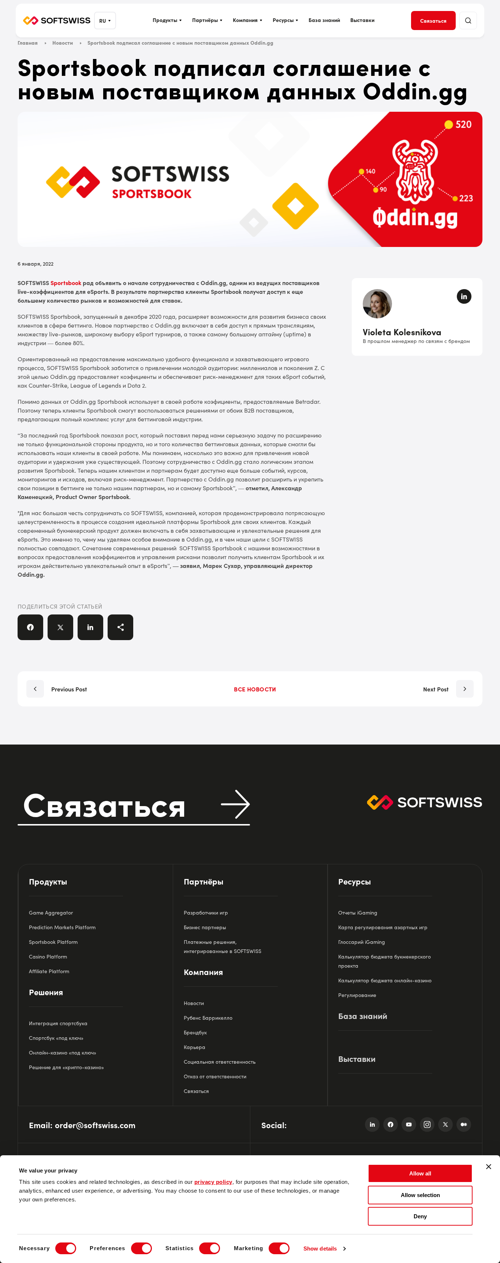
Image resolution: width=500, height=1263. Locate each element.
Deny (420, 1216)
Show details (320, 1248)
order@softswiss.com (95, 1124)
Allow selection (420, 1195)
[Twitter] (445, 1124)
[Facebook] (390, 1124)
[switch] (141, 1248)
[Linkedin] (372, 1124)
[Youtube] (409, 1124)
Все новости (255, 689)
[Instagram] (427, 1124)
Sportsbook (66, 282)
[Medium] (463, 1124)
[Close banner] (488, 1166)
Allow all (420, 1173)
